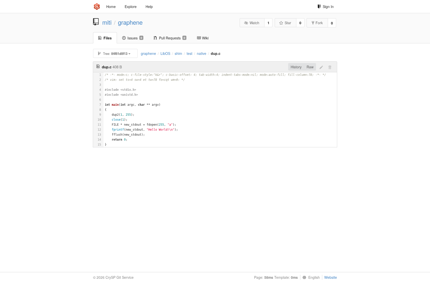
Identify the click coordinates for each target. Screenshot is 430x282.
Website (330, 277)
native (201, 53)
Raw (310, 66)
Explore (131, 6)
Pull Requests (172, 37)
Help (149, 6)
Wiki (205, 37)
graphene (130, 22)
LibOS (165, 53)
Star (288, 22)
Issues (134, 37)
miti (106, 22)
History (296, 66)
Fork (319, 22)
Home (111, 6)
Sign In (328, 6)
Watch (254, 22)
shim (178, 53)
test (189, 53)
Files (108, 37)
